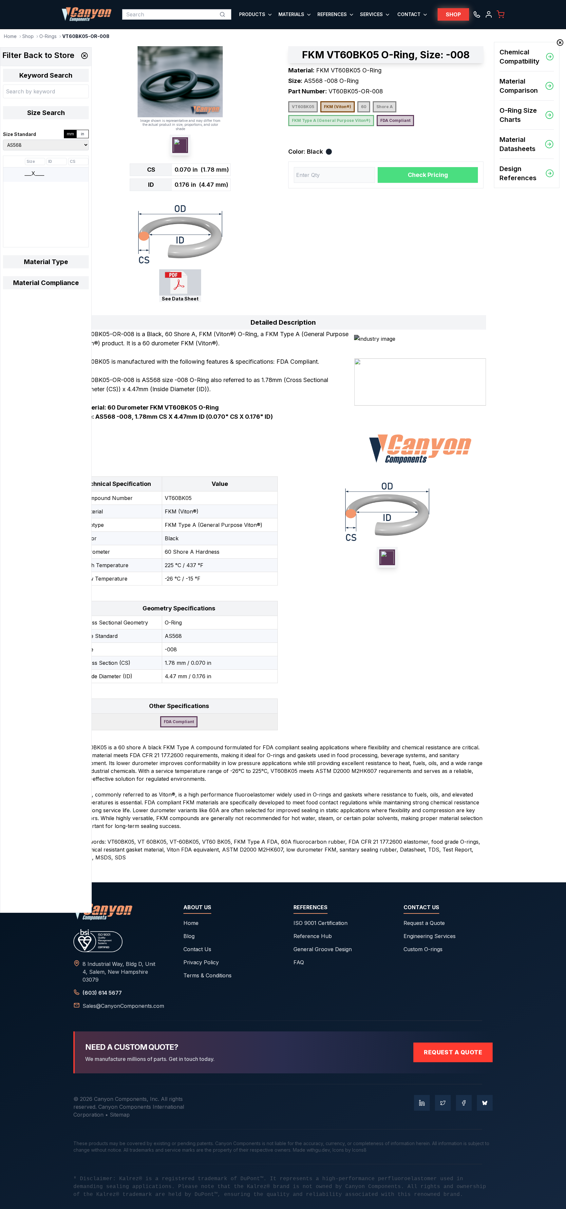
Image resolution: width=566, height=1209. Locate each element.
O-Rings (48, 36)
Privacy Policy (201, 962)
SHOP (453, 14)
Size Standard (19, 134)
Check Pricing (428, 174)
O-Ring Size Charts (518, 115)
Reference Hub (312, 936)
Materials (291, 14)
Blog (189, 936)
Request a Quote (424, 923)
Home (10, 36)
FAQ (298, 962)
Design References (518, 173)
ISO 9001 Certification (320, 923)
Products (252, 14)
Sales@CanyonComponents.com (123, 1006)
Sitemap (120, 1114)
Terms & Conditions (207, 975)
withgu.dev (318, 1150)
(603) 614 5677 (102, 992)
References (332, 14)
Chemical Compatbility (519, 56)
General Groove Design (322, 949)
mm (70, 133)
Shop (28, 36)
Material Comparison (519, 85)
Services (371, 14)
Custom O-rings (423, 949)
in (82, 133)
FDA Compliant (395, 120)
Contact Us (197, 949)
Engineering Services (430, 936)
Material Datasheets (518, 144)
